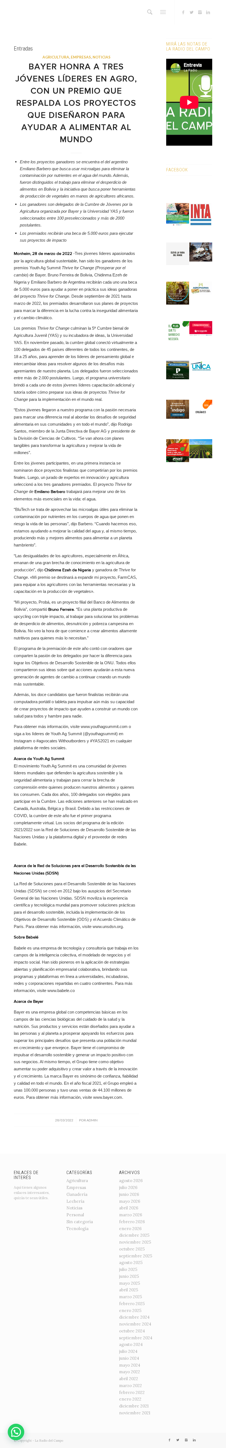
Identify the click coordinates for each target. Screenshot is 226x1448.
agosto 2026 (131, 1180)
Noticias (102, 57)
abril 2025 (128, 1289)
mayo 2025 (129, 1283)
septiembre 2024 (135, 1337)
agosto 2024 (131, 1344)
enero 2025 (130, 1310)
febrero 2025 (132, 1303)
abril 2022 (128, 1378)
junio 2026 (129, 1194)
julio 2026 (128, 1187)
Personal (75, 1214)
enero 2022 (130, 1399)
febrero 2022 (132, 1392)
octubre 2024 (132, 1331)
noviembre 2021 (134, 1412)
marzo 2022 (130, 1385)
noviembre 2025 (135, 1242)
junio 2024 (129, 1358)
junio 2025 (129, 1276)
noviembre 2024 (135, 1324)
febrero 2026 (132, 1221)
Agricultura (55, 57)
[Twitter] (191, 12)
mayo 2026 (129, 1201)
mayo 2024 (129, 1365)
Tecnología (77, 1228)
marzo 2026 (130, 1214)
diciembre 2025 (134, 1235)
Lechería (75, 1201)
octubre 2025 (132, 1249)
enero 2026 (130, 1228)
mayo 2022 (129, 1371)
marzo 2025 (130, 1296)
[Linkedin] (208, 12)
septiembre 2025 (135, 1255)
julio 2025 (128, 1269)
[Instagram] (200, 12)
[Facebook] (183, 12)
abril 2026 (128, 1207)
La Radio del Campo (49, 1440)
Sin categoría (79, 1221)
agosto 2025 (130, 1262)
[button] (16, 1432)
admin (92, 1120)
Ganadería (76, 1194)
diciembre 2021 (134, 1406)
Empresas (81, 57)
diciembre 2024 (134, 1317)
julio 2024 (128, 1351)
